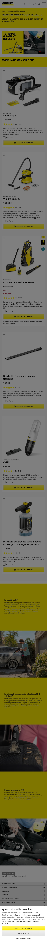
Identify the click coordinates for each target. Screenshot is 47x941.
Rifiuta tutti (23, 933)
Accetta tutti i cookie (23, 928)
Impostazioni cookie (23, 938)
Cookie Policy (22, 921)
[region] (23, 923)
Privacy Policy (32, 921)
